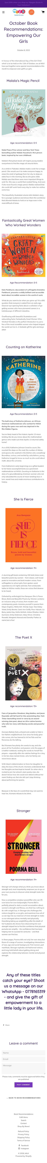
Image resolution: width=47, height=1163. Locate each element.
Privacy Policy (23, 1134)
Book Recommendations (23, 1114)
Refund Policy (23, 1131)
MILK (27, 1153)
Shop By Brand (23, 1126)
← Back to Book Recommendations (23, 1098)
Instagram (24, 1148)
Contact (24, 1123)
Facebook (25, 1145)
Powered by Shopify (23, 1156)
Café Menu (23, 1117)
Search (23, 1120)
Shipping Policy (23, 1137)
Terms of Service (23, 1140)
